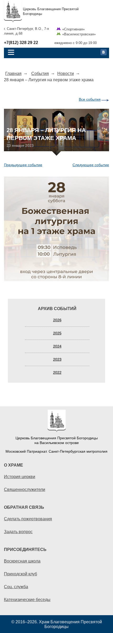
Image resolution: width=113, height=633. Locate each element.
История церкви (19, 476)
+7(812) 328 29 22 (21, 42)
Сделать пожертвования (28, 518)
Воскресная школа (22, 561)
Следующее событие (91, 165)
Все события (90, 99)
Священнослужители (24, 489)
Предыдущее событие (23, 165)
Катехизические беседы (27, 599)
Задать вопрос (18, 531)
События (40, 73)
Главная (13, 73)
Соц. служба (16, 586)
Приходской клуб (20, 573)
